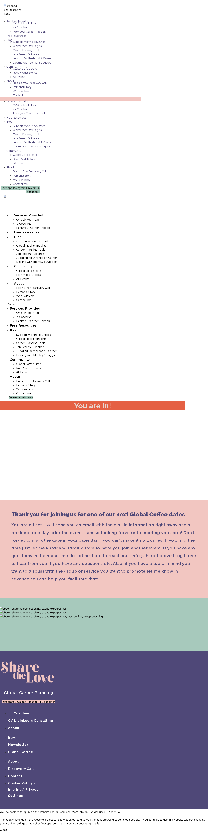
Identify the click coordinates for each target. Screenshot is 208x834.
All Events (19, 76)
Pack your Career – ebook (29, 31)
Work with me (22, 91)
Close (3, 829)
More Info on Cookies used (88, 812)
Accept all (115, 812)
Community (13, 150)
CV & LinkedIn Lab (24, 23)
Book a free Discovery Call (30, 82)
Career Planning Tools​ (26, 50)
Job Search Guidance (26, 54)
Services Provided (17, 101)
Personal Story (22, 87)
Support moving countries (29, 41)
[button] (55, 304)
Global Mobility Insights (27, 46)
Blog (9, 40)
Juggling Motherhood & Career (32, 58)
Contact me (20, 95)
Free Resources (16, 35)
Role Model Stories (25, 72)
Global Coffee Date (25, 68)
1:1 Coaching (20, 27)
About (10, 167)
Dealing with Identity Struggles (32, 62)
